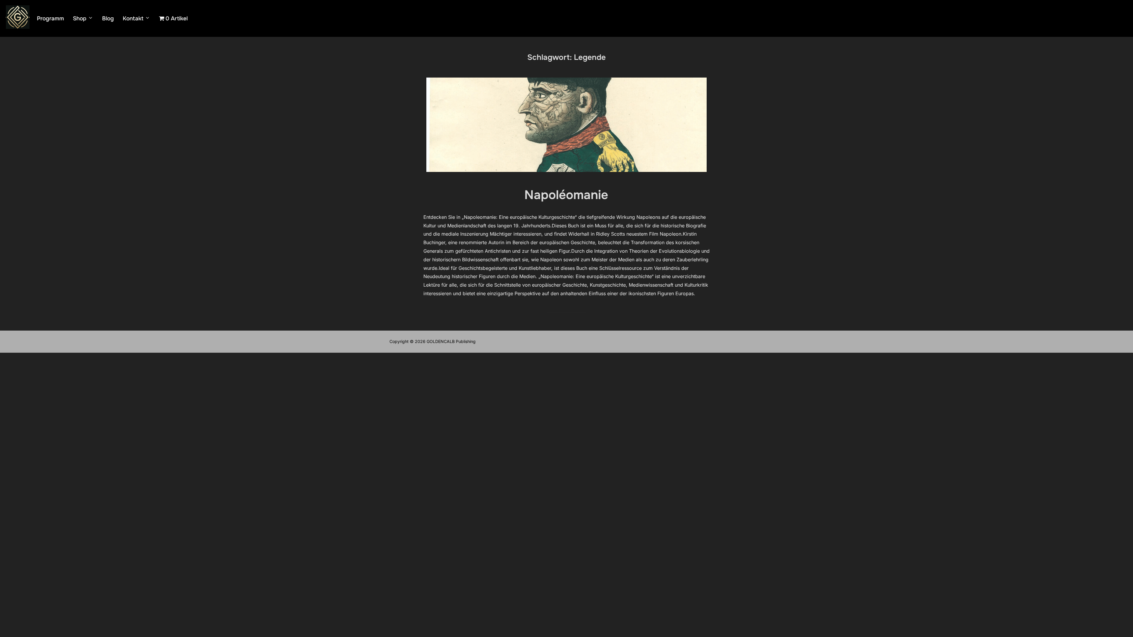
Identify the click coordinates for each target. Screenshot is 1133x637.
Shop (79, 18)
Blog (108, 18)
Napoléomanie (566, 195)
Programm (50, 18)
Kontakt (133, 18)
